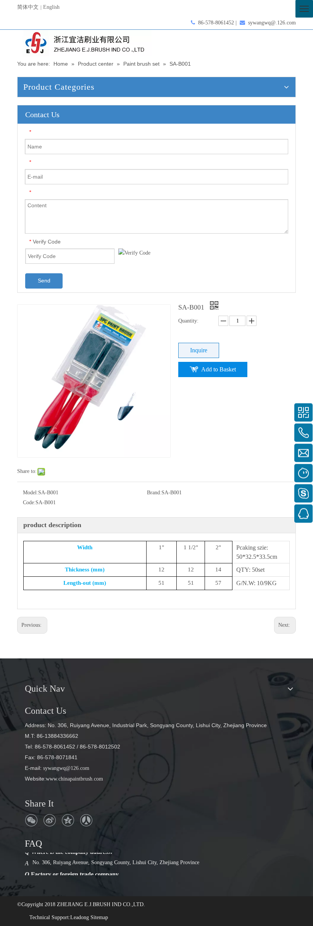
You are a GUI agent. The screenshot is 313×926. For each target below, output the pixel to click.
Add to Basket (218, 369)
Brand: (154, 492)
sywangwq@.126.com (272, 23)
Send (44, 280)
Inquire (198, 350)
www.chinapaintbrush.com (74, 779)
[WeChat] (31, 820)
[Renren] (86, 820)
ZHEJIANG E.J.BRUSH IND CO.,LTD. (101, 904)
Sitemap (99, 917)
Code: (29, 502)
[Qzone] (68, 820)
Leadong (79, 917)
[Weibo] (50, 820)
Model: (30, 492)
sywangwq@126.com (65, 768)
